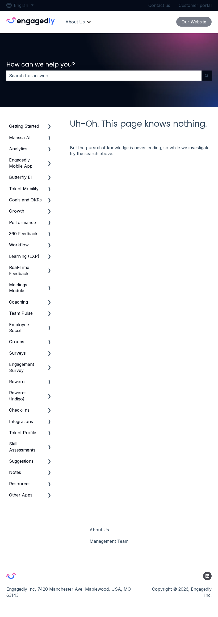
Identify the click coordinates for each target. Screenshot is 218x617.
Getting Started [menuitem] (24, 126)
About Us (75, 21)
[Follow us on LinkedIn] (207, 576)
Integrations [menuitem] (21, 421)
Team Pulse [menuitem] (21, 313)
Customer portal (195, 5)
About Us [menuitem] (99, 529)
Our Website (194, 21)
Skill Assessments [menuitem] (22, 446)
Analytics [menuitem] (18, 148)
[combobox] (104, 76)
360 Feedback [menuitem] (23, 233)
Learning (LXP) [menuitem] (24, 256)
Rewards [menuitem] (18, 381)
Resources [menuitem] (20, 483)
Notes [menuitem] (15, 472)
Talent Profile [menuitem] (22, 432)
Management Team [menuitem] (109, 541)
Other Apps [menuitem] (20, 495)
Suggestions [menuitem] (21, 461)
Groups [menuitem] (16, 341)
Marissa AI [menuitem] (20, 137)
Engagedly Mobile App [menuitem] (20, 162)
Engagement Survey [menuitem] (21, 367)
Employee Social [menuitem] (19, 327)
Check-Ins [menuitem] (19, 410)
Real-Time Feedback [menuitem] (19, 270)
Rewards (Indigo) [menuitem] (18, 395)
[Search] (207, 76)
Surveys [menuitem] (17, 353)
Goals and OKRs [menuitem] (25, 199)
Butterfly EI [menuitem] (20, 177)
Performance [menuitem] (22, 222)
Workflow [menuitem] (19, 244)
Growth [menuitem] (16, 211)
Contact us (159, 5)
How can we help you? (40, 64)
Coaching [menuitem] (18, 302)
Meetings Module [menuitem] (18, 287)
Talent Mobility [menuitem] (24, 188)
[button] (49, 126)
